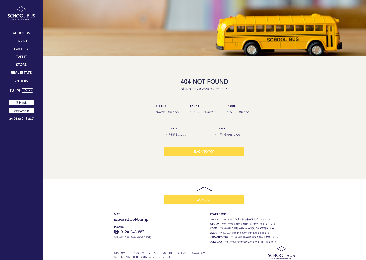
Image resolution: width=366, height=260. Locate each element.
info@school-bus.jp (131, 219)
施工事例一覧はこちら (167, 112)
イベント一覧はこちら (204, 112)
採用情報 (181, 253)
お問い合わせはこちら (229, 134)
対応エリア (119, 253)
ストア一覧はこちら (240, 112)
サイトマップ (137, 253)
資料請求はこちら (178, 134)
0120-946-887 (132, 232)
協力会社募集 (198, 253)
